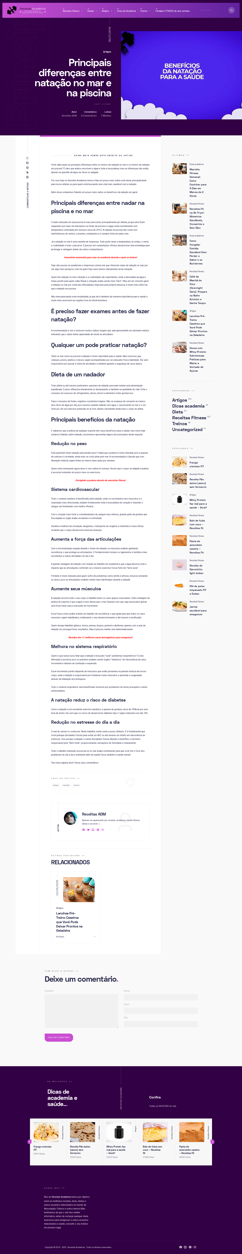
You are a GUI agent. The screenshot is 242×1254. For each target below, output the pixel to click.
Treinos (143, 11)
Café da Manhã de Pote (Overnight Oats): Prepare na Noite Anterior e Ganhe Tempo (198, 290)
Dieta (179, 412)
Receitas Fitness (71, 11)
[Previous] (30, 1142)
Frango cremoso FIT (197, 464)
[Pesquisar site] (231, 10)
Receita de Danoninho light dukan (196, 569)
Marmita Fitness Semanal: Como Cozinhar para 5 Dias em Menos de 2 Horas (198, 183)
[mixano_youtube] (185, 1248)
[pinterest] (98, 830)
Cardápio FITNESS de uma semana (172, 11)
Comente (49, 991)
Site (126, 1017)
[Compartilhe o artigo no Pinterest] (28, 168)
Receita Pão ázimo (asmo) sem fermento (198, 483)
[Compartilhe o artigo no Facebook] (28, 177)
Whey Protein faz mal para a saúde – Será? (198, 503)
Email (126, 1004)
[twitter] (88, 830)
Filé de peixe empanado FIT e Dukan (198, 590)
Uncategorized (189, 430)
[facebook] (84, 830)
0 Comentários (89, 115)
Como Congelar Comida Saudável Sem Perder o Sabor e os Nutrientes (198, 252)
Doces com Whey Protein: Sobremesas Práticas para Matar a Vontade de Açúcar (198, 359)
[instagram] (103, 830)
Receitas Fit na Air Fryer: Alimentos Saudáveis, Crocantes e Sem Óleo (197, 218)
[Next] (212, 1142)
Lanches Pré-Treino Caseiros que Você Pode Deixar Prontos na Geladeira (69, 922)
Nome (127, 991)
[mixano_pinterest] (190, 1248)
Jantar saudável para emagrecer (198, 610)
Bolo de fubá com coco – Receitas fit (197, 524)
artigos (56, 785)
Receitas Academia (61, 1197)
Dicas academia (190, 406)
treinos (76, 785)
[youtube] (93, 830)
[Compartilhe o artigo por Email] (28, 158)
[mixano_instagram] (195, 1248)
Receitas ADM (69, 115)
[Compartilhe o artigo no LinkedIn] (28, 163)
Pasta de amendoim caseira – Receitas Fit (197, 547)
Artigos (105, 11)
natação (66, 785)
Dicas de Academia (126, 11)
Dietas (90, 11)
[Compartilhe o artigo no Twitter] (28, 172)
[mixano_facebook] (181, 1248)
